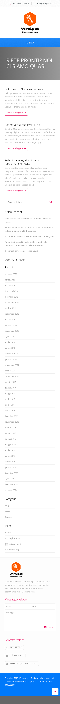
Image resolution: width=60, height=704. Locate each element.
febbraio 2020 (11, 291)
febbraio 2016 (11, 461)
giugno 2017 (10, 387)
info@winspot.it (17, 655)
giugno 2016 (10, 438)
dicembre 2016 (11, 416)
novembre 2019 (12, 302)
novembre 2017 (12, 365)
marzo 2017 (10, 404)
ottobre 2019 (10, 308)
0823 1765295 (16, 647)
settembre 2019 (12, 313)
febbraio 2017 (11, 410)
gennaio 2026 (11, 274)
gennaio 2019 (11, 325)
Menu (30, 42)
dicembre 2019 (11, 296)
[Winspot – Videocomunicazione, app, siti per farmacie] (30, 22)
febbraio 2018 (11, 353)
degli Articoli (12, 538)
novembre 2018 (12, 330)
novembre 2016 (12, 421)
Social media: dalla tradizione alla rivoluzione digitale (29, 236)
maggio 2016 (10, 444)
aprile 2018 (10, 342)
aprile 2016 (10, 450)
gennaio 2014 (11, 490)
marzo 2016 (10, 456)
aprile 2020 (10, 279)
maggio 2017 (10, 393)
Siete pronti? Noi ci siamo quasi (24, 89)
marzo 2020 (10, 285)
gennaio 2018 (11, 359)
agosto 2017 (10, 382)
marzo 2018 (10, 348)
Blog (7, 505)
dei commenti (13, 544)
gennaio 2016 (11, 467)
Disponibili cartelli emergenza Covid (21, 250)
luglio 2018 (9, 336)
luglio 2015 (9, 478)
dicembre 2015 (11, 473)
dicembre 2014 (11, 484)
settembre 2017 (12, 376)
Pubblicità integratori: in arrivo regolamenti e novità (23, 161)
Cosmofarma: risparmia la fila (22, 125)
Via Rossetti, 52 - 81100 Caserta (23, 663)
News (7, 511)
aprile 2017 (10, 399)
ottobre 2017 (10, 370)
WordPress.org (12, 549)
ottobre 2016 (10, 427)
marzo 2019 (10, 319)
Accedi (8, 532)
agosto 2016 (10, 433)
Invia (50, 627)
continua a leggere (15, 112)
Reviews (8, 517)
